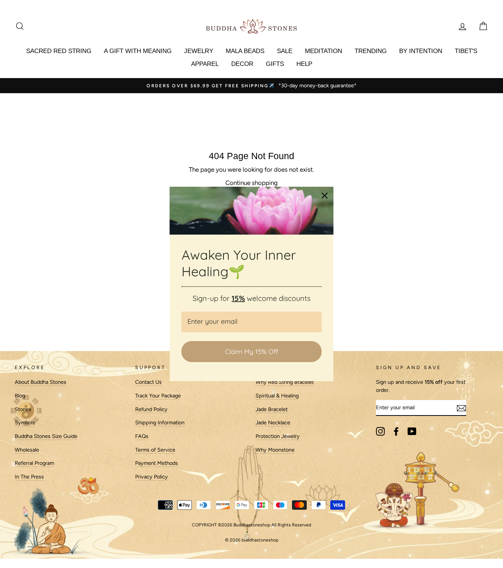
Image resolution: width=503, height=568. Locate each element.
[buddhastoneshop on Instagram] (380, 431)
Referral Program (34, 463)
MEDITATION (323, 51)
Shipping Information (159, 422)
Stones (23, 409)
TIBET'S (466, 51)
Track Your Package (158, 395)
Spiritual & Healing (277, 395)
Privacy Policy (151, 476)
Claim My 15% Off (251, 351)
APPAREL (205, 63)
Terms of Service (155, 449)
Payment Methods (156, 463)
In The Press (29, 476)
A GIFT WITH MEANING (138, 51)
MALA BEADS (245, 51)
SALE (284, 51)
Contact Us (148, 382)
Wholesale (27, 449)
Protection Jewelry (278, 436)
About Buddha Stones (40, 382)
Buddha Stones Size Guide (46, 436)
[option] (251, 86)
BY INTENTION (420, 51)
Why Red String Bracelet (285, 382)
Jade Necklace (273, 422)
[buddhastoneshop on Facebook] (396, 431)
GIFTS (275, 63)
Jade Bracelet (272, 409)
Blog (20, 395)
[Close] (325, 195)
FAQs (141, 436)
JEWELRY (198, 51)
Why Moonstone (275, 449)
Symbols (25, 422)
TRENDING (371, 51)
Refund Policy (151, 409)
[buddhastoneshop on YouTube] (412, 431)
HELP (304, 63)
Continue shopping (251, 182)
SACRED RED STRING (58, 51)
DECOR (242, 63)
